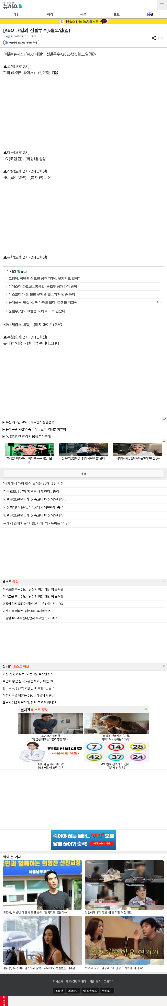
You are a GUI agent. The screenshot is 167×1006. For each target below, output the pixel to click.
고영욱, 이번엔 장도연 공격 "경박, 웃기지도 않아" (44, 278)
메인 (17, 14)
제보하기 (73, 991)
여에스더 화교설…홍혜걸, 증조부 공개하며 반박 (43, 286)
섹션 (83, 14)
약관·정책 (95, 981)
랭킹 (50, 14)
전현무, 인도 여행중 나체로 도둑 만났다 (37, 311)
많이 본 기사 (12, 856)
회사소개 (58, 981)
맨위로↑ (107, 991)
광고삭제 (4, 1001)
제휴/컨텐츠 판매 (76, 981)
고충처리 (109, 981)
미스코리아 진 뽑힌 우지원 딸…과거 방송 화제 (42, 294)
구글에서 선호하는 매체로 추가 (23, 42)
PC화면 (58, 991)
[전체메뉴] (162, 5)
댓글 (83, 474)
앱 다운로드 (90, 991)
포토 (117, 14)
